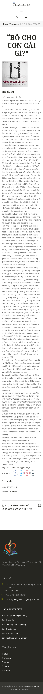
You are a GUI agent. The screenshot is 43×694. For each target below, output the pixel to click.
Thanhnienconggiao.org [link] (19, 467)
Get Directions (12, 590)
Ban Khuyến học (9, 629)
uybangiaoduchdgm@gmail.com (25, 599)
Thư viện (6, 670)
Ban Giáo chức (8, 620)
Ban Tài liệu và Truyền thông (14, 615)
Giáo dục (5, 662)
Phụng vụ (6, 666)
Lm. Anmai (13, 491)
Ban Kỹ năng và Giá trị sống (14, 624)
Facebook (15, 473)
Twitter (21, 473)
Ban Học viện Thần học (12, 633)
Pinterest (27, 473)
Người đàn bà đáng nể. (17, 505)
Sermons (14, 24)
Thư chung (6, 658)
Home (5, 24)
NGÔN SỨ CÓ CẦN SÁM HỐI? (15, 509)
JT (31, 689)
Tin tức (5, 654)
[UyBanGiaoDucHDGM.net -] (21, 4)
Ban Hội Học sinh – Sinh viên (14, 638)
